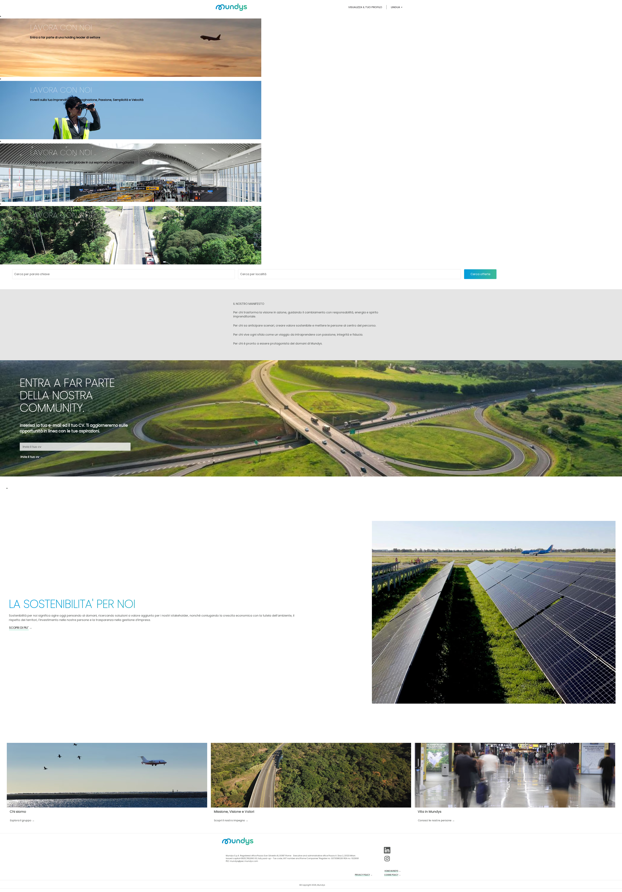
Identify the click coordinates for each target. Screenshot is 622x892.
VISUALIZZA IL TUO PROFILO (365, 7)
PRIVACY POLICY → (363, 875)
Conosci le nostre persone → (436, 820)
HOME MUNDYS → (393, 871)
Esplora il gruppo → (22, 820)
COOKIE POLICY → (392, 875)
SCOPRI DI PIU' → (20, 628)
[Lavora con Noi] (231, 7)
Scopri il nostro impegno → (231, 820)
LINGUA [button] (396, 7)
